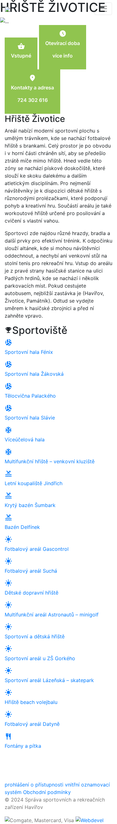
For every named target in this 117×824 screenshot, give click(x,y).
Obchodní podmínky (47, 792)
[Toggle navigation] (103, 9)
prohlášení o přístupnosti (34, 784)
